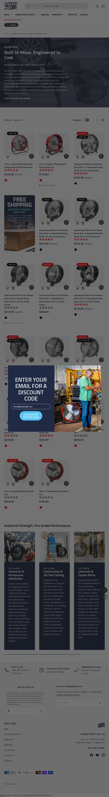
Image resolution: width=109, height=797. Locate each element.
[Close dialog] (97, 368)
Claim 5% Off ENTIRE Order (31, 415)
